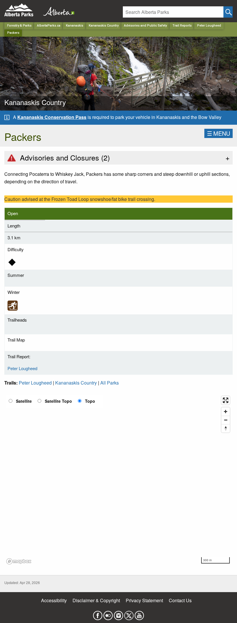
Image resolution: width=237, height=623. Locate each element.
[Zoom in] (225, 411)
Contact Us (180, 600)
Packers (13, 33)
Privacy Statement (144, 600)
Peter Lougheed (209, 25)
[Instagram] (118, 614)
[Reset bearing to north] (225, 428)
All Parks (109, 382)
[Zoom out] (225, 420)
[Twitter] (129, 614)
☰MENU (218, 133)
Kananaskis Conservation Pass (51, 117)
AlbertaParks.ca (48, 25)
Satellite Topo (58, 401)
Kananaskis (74, 25)
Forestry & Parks (19, 25)
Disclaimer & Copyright (96, 600)
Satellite (24, 401)
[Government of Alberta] (57, 10)
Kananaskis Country (103, 25)
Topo (90, 401)
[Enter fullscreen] (225, 400)
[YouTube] (139, 614)
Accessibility (54, 600)
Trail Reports (182, 25)
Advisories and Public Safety (145, 25)
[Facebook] (97, 614)
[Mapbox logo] (19, 561)
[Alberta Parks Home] (22, 10)
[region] (118, 479)
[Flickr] (108, 614)
